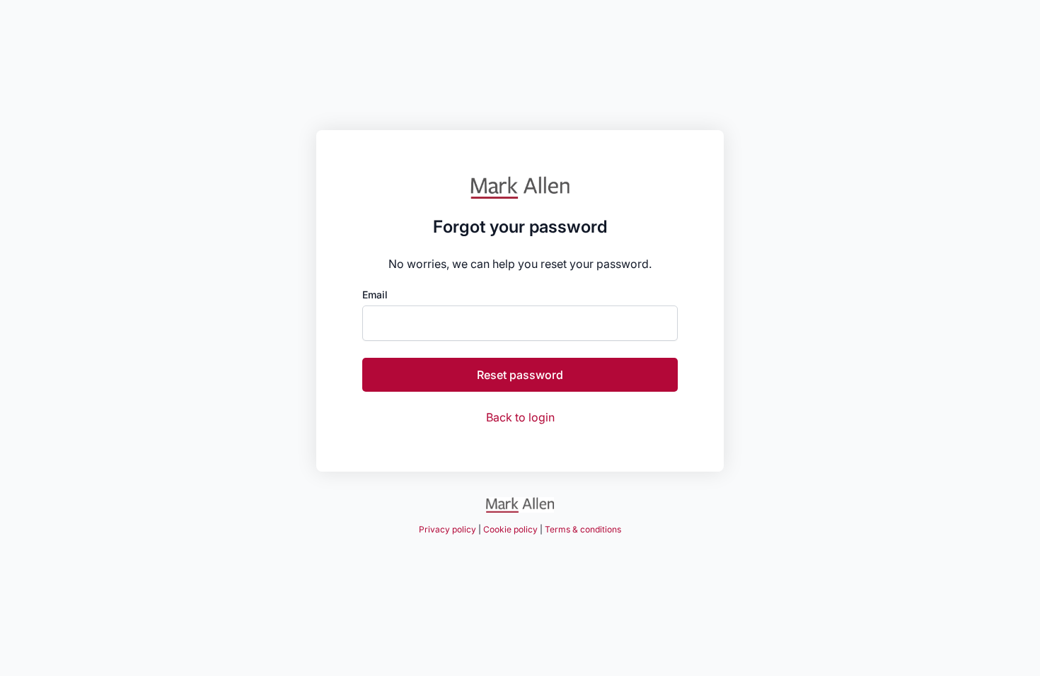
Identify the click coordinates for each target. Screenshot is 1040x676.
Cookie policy (510, 529)
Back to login (520, 417)
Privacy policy (447, 529)
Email (375, 295)
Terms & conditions (583, 529)
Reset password (520, 375)
